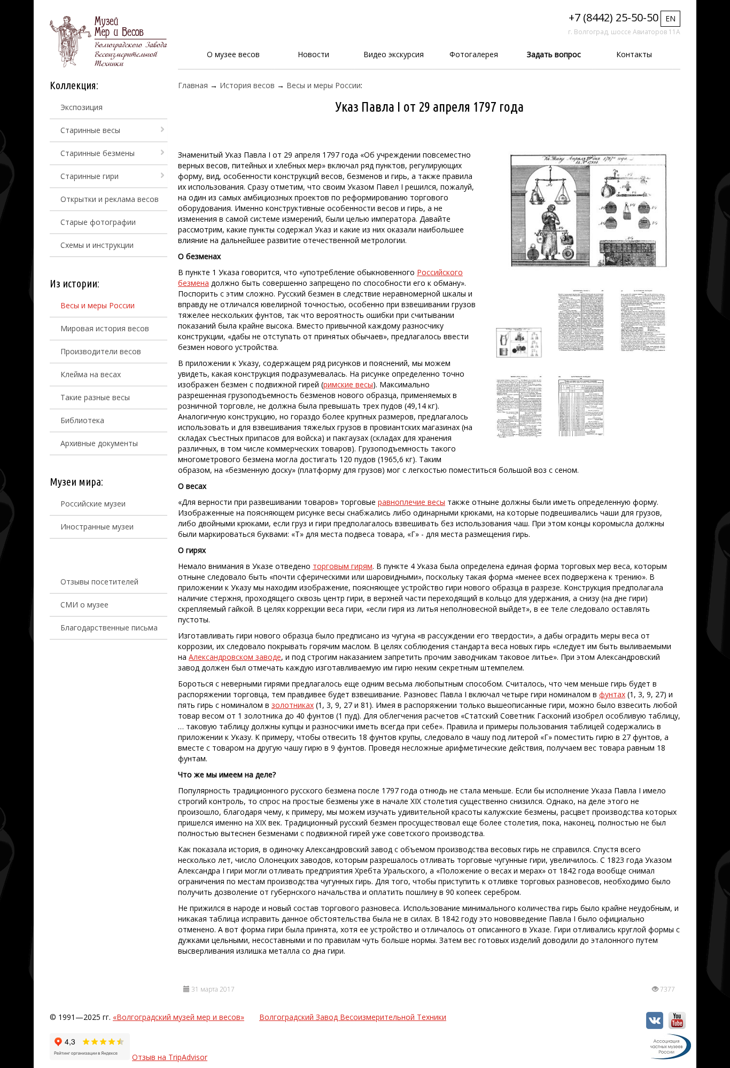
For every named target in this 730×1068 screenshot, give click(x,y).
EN (670, 18)
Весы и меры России (323, 85)
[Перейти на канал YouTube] (677, 1026)
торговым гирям (342, 566)
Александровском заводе (235, 657)
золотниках (292, 705)
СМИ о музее (84, 604)
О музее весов (233, 54)
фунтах (612, 694)
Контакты (634, 54)
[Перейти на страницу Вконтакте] (654, 1026)
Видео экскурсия (393, 54)
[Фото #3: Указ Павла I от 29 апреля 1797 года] (581, 320)
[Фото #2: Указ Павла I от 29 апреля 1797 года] (519, 343)
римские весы (348, 384)
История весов (247, 85)
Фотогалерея (473, 54)
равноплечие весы (411, 502)
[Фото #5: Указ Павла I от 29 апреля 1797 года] (519, 406)
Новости (313, 54)
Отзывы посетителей (99, 581)
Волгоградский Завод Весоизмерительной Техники (352, 1017)
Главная (193, 85)
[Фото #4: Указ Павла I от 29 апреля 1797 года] (643, 320)
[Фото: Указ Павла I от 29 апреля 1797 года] (588, 211)
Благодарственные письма (109, 627)
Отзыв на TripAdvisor (169, 1057)
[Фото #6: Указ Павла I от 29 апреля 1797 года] (581, 406)
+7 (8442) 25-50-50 (613, 17)
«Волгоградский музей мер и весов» (178, 1017)
